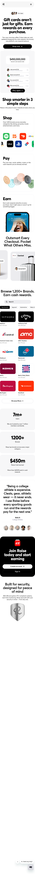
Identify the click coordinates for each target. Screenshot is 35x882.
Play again (17, 90)
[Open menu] (31, 4)
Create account (16, 566)
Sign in (17, 571)
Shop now (16, 46)
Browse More (16, 401)
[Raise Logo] (3, 4)
